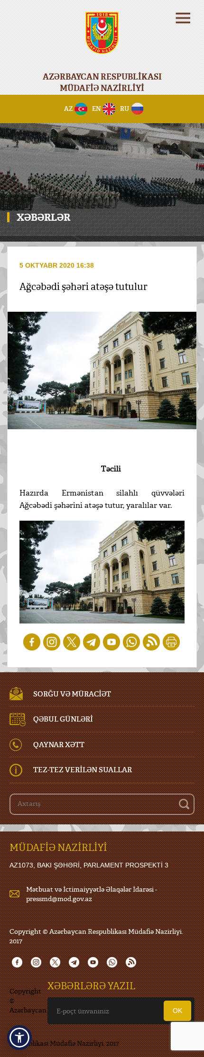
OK (177, 1010)
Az (68, 108)
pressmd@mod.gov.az (59, 898)
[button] (19, 1038)
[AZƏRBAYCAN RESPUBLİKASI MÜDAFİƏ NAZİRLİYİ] (102, 39)
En (96, 108)
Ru (124, 108)
